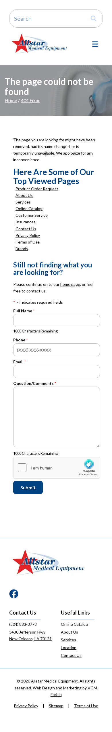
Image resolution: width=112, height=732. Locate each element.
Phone (20, 339)
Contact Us (26, 228)
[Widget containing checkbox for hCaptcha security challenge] (56, 468)
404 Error (30, 100)
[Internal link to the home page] (48, 561)
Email (19, 361)
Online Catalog (29, 208)
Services (23, 201)
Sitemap (56, 705)
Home (11, 100)
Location (68, 647)
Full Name (23, 310)
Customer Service (32, 215)
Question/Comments (34, 383)
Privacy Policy (28, 235)
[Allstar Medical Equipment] (39, 43)
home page (70, 284)
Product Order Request (37, 188)
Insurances (26, 221)
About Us (24, 195)
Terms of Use (28, 241)
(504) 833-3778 (23, 624)
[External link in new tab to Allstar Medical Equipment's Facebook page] (13, 594)
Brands (22, 248)
